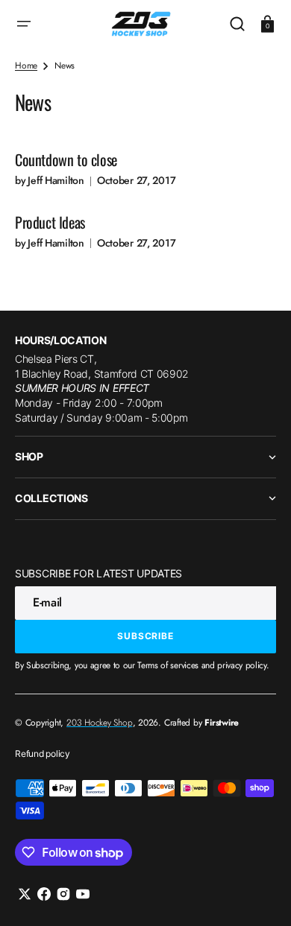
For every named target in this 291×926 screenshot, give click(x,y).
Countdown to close (66, 159)
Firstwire (221, 722)
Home (26, 66)
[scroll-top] (259, 894)
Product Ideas (50, 222)
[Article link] (145, 166)
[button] (23, 23)
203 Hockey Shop (99, 722)
